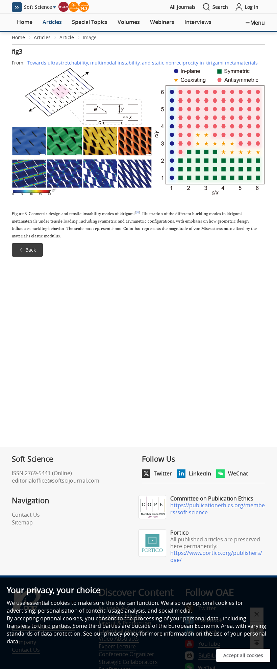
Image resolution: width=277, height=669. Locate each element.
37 (137, 212)
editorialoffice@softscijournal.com (55, 480)
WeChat (238, 473)
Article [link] (66, 37)
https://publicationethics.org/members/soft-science (217, 508)
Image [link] (90, 37)
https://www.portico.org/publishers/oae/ (216, 556)
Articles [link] (42, 37)
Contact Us (26, 514)
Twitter (163, 473)
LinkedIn (200, 473)
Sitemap (22, 522)
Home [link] (18, 37)
